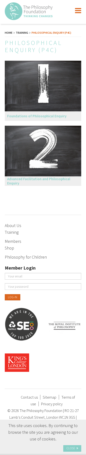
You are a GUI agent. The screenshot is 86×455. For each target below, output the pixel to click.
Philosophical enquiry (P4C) (51, 32)
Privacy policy (52, 403)
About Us (13, 225)
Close (70, 448)
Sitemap (49, 397)
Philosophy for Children (26, 257)
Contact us (29, 397)
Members (13, 241)
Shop (9, 248)
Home (8, 32)
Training (22, 32)
